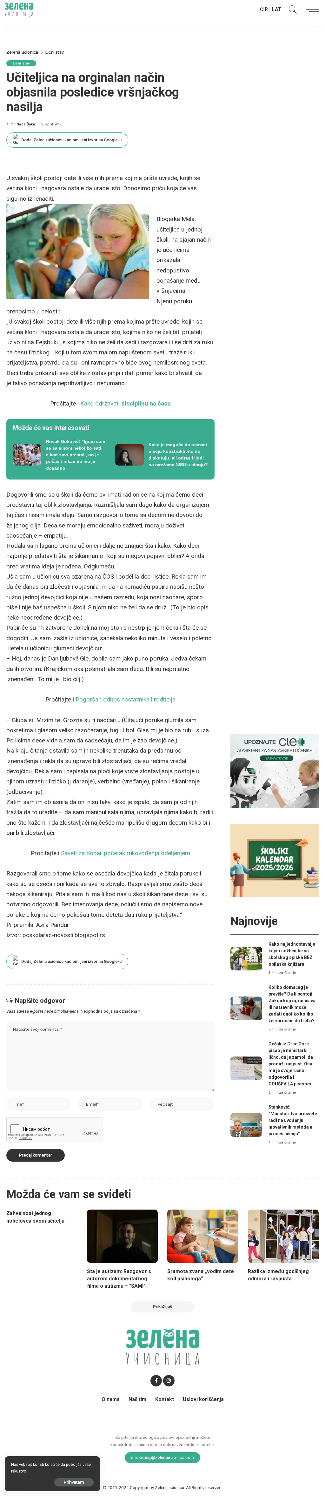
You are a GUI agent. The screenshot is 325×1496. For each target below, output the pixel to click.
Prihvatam (74, 1482)
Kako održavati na (125, 403)
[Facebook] (156, 1380)
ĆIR (264, 9)
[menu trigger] (311, 9)
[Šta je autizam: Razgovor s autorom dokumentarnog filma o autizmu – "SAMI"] (122, 1236)
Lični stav (21, 63)
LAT (277, 9)
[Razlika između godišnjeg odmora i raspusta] (283, 1236)
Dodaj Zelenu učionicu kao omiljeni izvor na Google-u (71, 140)
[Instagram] (169, 1380)
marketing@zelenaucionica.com (162, 1457)
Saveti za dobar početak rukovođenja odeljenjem (125, 853)
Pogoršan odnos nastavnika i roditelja (126, 699)
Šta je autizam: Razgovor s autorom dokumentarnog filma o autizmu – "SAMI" (119, 1278)
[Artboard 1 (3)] (274, 771)
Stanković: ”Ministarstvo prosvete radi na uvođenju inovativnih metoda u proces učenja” (293, 1120)
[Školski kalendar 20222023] (274, 860)
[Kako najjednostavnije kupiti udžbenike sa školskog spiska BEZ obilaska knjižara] (246, 958)
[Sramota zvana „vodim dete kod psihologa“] (202, 1236)
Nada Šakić (26, 124)
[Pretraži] (291, 9)
